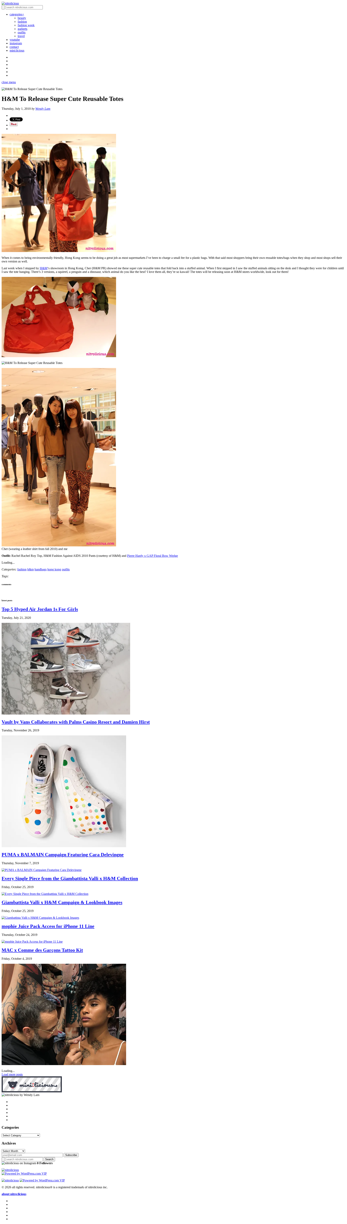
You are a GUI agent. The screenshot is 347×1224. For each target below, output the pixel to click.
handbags (41, 569)
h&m (30, 569)
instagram (16, 43)
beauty (22, 18)
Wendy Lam (42, 108)
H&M (43, 268)
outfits (22, 32)
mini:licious (17, 50)
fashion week (26, 25)
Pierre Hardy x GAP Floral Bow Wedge (152, 555)
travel (21, 36)
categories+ (17, 14)
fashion (22, 21)
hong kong (54, 569)
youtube (15, 39)
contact (14, 47)
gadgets (22, 28)
